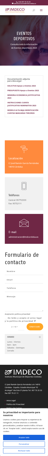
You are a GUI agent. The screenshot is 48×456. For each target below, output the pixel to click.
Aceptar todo (24, 437)
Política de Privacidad (15, 404)
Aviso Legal (11, 400)
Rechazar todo (24, 451)
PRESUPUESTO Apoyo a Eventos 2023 (23, 90)
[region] (24, 432)
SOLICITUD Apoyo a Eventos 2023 (21, 86)
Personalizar (24, 444)
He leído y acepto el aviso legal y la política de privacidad (23, 319)
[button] (41, 11)
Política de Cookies (14, 408)
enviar (35, 326)
